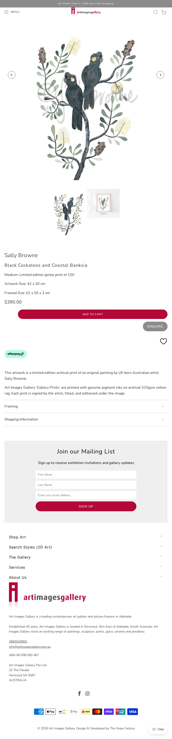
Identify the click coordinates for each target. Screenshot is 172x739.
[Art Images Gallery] (86, 12)
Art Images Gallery (62, 728)
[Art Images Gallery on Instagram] (87, 694)
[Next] (160, 75)
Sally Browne (21, 255)
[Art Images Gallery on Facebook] (79, 694)
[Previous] (11, 75)
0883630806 (18, 641)
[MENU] (2, 12)
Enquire (155, 326)
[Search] (155, 12)
